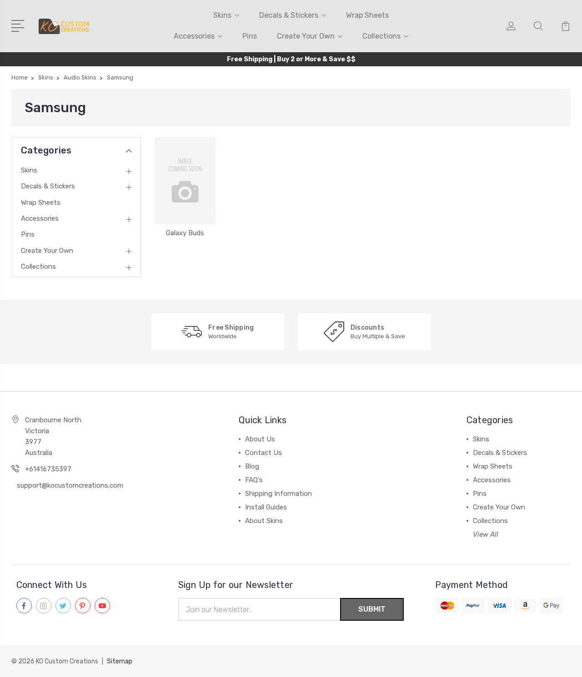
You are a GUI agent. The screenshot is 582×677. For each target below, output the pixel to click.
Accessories (194, 36)
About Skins (264, 521)
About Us (260, 439)
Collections (381, 36)
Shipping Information (278, 493)
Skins (222, 15)
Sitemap (119, 661)
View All (485, 534)
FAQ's (254, 480)
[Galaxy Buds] (185, 180)
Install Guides (266, 507)
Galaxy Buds (185, 233)
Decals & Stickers (288, 15)
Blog (252, 466)
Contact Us (263, 453)
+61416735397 (48, 469)
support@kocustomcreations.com (70, 485)
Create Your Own (306, 36)
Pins (249, 36)
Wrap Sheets (367, 15)
